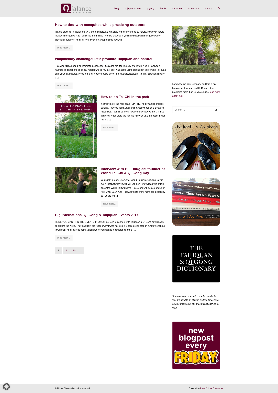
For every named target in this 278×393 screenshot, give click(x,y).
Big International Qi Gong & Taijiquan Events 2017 (96, 215)
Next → (77, 250)
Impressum (193, 8)
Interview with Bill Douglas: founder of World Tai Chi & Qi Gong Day (133, 171)
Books (163, 8)
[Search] (216, 109)
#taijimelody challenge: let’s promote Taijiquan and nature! (103, 59)
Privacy (208, 8)
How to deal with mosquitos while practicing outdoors (100, 25)
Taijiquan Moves (133, 8)
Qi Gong (150, 8)
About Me (177, 8)
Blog (116, 8)
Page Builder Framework (211, 388)
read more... (65, 48)
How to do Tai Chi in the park (125, 97)
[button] (219, 8)
